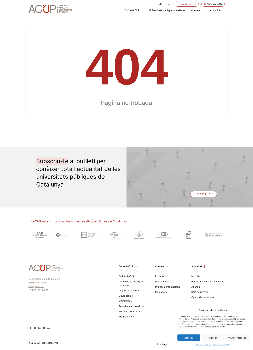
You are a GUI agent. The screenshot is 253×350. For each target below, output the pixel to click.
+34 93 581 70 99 (38, 290)
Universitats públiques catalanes (167, 10)
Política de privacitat (220, 344)
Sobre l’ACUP (132, 10)
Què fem (196, 10)
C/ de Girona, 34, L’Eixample (44, 278)
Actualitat (215, 10)
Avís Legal (162, 344)
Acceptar (188, 338)
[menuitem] (160, 4)
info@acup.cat (36, 286)
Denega (213, 338)
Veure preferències (237, 338)
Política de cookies (203, 344)
